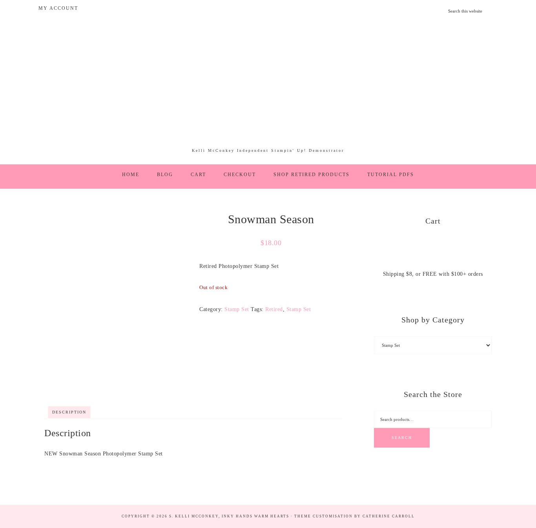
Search (402, 437)
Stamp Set (236, 309)
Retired (274, 309)
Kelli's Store (268, 88)
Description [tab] (69, 412)
